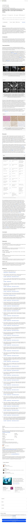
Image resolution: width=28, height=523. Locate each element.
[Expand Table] (24, 155)
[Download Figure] (23, 64)
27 (19, 212)
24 (20, 202)
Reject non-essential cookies (14, 519)
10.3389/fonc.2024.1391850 (6, 432)
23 (24, 152)
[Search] (25, 0)
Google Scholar (5, 272)
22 (6, 151)
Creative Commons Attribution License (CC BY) (10, 449)
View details (23, 22)
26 (11, 210)
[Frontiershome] (4, 0)
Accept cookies (14, 521)
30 (5, 218)
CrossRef (4, 276)
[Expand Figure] (24, 64)
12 (23, 147)
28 (20, 212)
